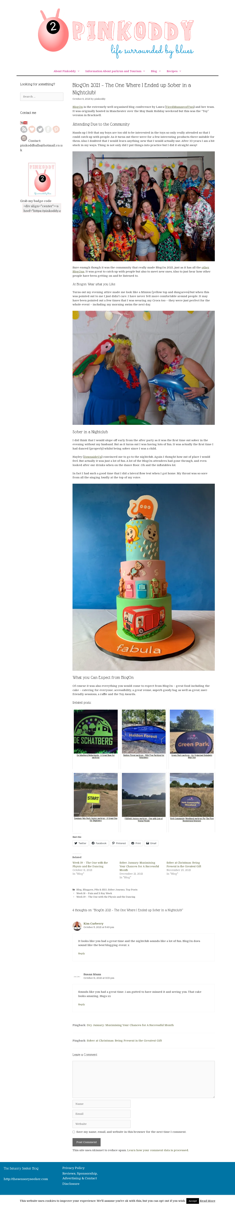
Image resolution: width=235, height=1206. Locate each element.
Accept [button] (193, 1201)
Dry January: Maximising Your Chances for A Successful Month (130, 1025)
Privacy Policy (73, 1168)
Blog (154, 71)
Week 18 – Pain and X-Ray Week (94, 893)
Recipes (172, 71)
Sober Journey (116, 889)
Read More (207, 1201)
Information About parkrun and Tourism (113, 71)
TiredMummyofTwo (180, 107)
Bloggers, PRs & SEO (95, 889)
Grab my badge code (35, 201)
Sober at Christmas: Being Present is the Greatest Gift (124, 1040)
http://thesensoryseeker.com (26, 1179)
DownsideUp (93, 456)
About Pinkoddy (65, 71)
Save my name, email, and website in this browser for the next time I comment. (131, 1132)
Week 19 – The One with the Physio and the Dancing (105, 897)
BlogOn (78, 107)
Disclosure (70, 1184)
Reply (81, 953)
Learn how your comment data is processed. (158, 1150)
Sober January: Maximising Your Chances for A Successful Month (139, 866)
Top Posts (132, 889)
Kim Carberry (93, 923)
